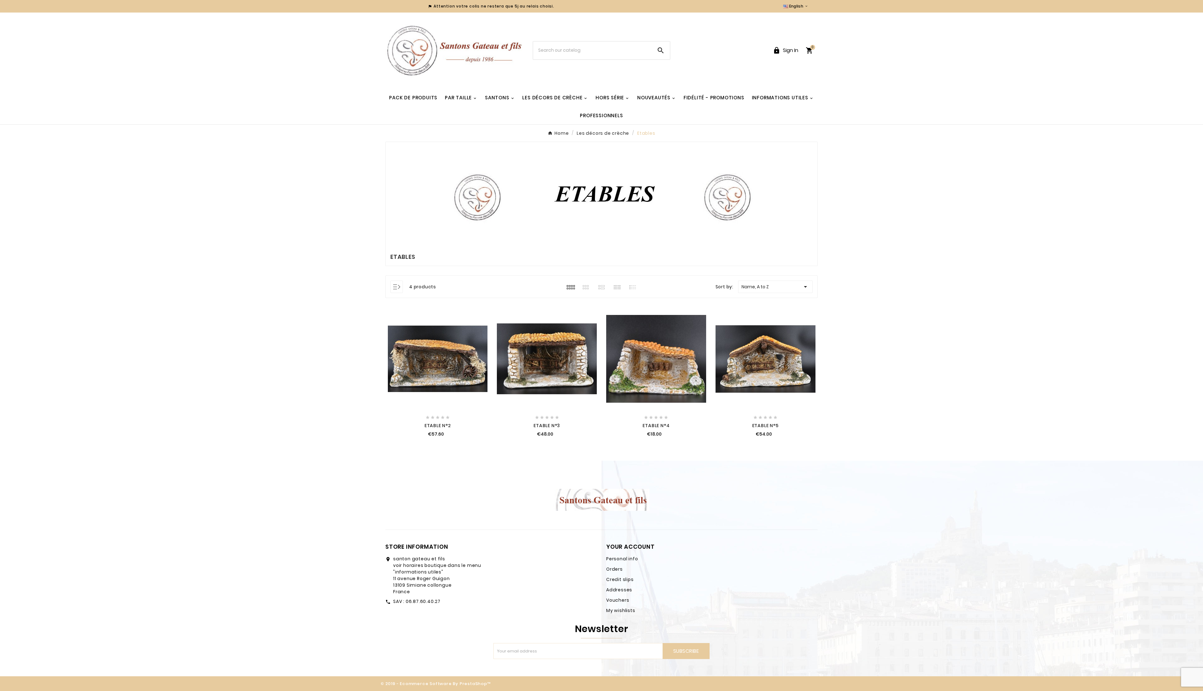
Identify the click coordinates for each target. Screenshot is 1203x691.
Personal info (622, 559)
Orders (614, 569)
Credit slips (620, 579)
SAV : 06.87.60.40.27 (416, 601)
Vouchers (617, 600)
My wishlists (620, 610)
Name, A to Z (775, 287)
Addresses (619, 590)
